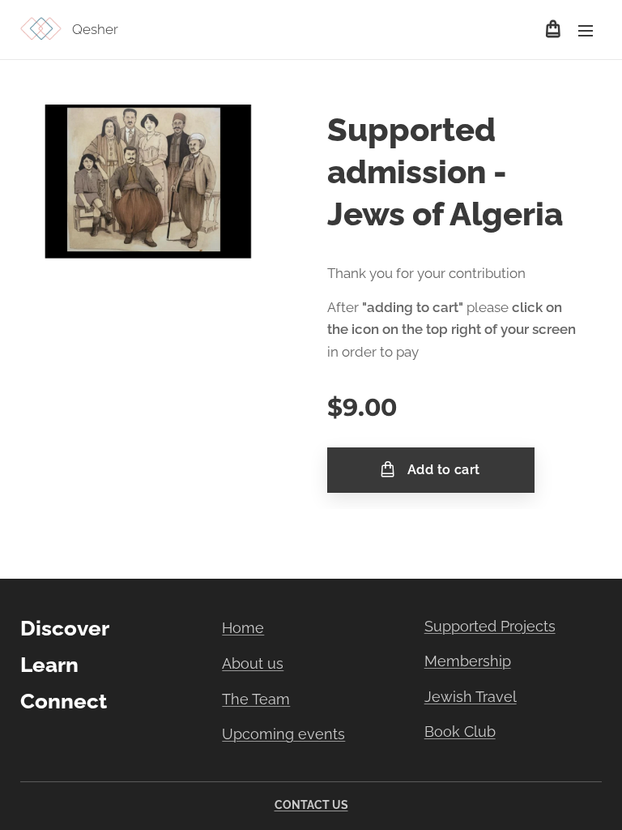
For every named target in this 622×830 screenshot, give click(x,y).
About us (252, 663)
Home (243, 627)
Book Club (460, 731)
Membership (467, 661)
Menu (585, 30)
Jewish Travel (470, 696)
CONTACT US (311, 804)
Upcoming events (283, 733)
